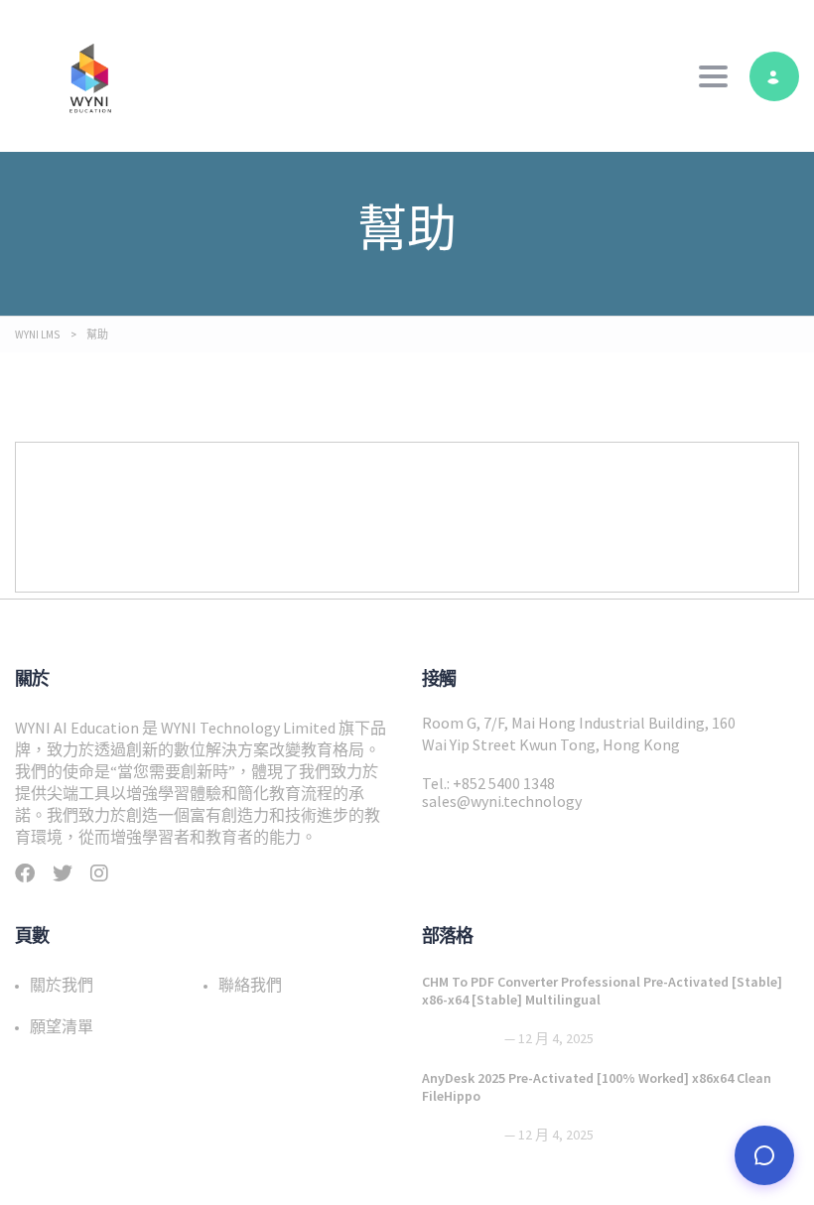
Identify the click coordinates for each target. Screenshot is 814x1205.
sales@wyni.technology (502, 801)
